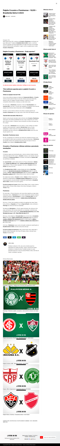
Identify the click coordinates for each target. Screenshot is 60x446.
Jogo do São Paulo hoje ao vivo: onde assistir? (52, 66)
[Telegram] (14, 237)
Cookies (26, 436)
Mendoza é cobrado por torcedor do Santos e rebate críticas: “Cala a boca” (52, 43)
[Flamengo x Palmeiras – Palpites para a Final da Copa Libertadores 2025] (21, 273)
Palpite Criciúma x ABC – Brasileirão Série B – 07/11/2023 (15, 363)
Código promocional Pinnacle (51, 92)
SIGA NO (26, 439)
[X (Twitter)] (9, 237)
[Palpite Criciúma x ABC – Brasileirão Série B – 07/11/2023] (21, 351)
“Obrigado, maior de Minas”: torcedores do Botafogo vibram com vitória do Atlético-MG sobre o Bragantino (52, 29)
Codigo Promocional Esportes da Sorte (52, 103)
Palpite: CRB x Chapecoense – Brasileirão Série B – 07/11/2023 (17, 389)
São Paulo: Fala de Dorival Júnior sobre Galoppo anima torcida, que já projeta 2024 (52, 37)
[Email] (24, 237)
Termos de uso (32, 436)
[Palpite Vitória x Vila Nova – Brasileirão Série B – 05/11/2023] (21, 402)
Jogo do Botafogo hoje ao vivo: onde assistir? (52, 77)
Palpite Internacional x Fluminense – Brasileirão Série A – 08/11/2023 (18, 338)
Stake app (51, 167)
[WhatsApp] (19, 237)
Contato (30, 435)
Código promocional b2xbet (51, 87)
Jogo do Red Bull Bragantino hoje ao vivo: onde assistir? (52, 61)
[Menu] (56, 3)
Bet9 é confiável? (52, 129)
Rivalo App (51, 172)
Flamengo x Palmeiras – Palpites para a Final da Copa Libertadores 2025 (19, 285)
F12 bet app (51, 150)
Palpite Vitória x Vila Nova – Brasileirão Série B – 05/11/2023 (16, 414)
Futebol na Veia (6, 420)
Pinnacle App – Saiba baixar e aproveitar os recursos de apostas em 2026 (52, 162)
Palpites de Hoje (13, 420)
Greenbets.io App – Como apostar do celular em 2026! (52, 156)
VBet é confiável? (52, 140)
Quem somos (25, 435)
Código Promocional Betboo (51, 98)
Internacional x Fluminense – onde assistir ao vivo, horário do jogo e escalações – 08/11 (52, 55)
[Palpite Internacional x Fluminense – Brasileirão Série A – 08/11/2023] (21, 325)
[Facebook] (5, 237)
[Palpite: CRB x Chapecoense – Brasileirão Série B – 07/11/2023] (21, 376)
